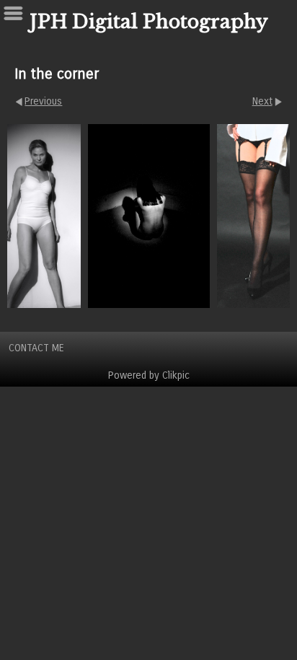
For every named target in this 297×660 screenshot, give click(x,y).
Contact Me (36, 348)
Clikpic (176, 375)
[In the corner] (149, 216)
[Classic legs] (255, 216)
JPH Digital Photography (149, 21)
